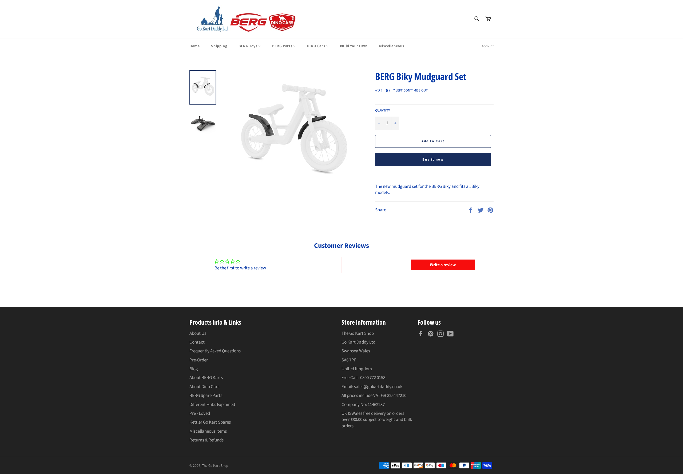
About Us (197, 333)
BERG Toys (248, 46)
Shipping (219, 46)
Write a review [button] (443, 265)
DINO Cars (316, 46)
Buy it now (433, 159)
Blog (193, 369)
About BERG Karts (206, 378)
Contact (197, 342)
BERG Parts (282, 46)
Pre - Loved (199, 413)
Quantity (382, 111)
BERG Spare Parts (205, 395)
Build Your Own (353, 46)
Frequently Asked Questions (215, 351)
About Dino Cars (204, 387)
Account (488, 46)
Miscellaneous (391, 46)
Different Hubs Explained (212, 404)
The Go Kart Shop (215, 465)
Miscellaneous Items (208, 431)
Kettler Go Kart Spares (210, 422)
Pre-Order (198, 360)
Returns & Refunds (206, 440)
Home (194, 46)
